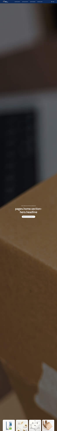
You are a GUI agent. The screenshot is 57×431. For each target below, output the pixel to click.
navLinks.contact (39, 1)
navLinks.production (25, 1)
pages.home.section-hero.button (28, 216)
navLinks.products (17, 1)
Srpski (53, 1)
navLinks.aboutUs (32, 1)
